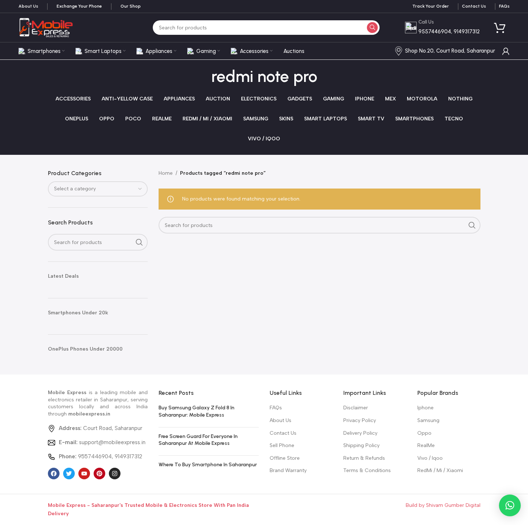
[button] (510, 505)
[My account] (506, 51)
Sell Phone (282, 445)
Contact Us (283, 433)
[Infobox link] (28, 6)
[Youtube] (84, 473)
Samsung (428, 420)
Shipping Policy (361, 445)
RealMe (426, 445)
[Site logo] (46, 27)
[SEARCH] (372, 27)
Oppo (424, 433)
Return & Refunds (364, 458)
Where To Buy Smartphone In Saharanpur (208, 465)
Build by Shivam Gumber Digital (443, 505)
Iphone (425, 408)
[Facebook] (54, 473)
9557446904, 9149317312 (100, 456)
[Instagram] (114, 473)
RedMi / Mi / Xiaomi (440, 470)
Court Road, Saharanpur (100, 428)
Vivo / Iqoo (430, 458)
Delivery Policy (360, 433)
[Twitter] (69, 473)
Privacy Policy (359, 420)
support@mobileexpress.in (102, 442)
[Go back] (202, 77)
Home (166, 173)
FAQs (276, 408)
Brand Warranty (288, 470)
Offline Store (285, 458)
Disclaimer (355, 408)
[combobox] (98, 189)
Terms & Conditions (367, 470)
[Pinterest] (99, 473)
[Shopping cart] (500, 27)
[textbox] (98, 189)
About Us (280, 420)
